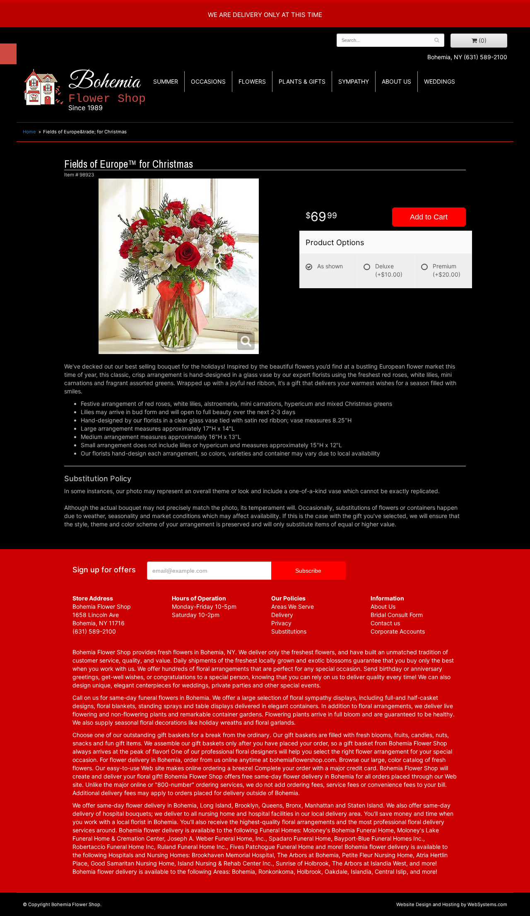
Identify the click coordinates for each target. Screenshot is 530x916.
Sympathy (353, 81)
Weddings (439, 81)
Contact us (385, 623)
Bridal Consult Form (397, 614)
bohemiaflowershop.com (303, 759)
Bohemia (107, 90)
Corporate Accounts (398, 631)
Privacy (281, 623)
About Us (383, 606)
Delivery (282, 614)
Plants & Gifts (302, 81)
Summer (165, 81)
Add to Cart (429, 217)
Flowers (252, 81)
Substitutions (288, 631)
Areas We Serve (292, 606)
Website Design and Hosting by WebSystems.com (451, 904)
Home (29, 132)
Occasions (208, 81)
